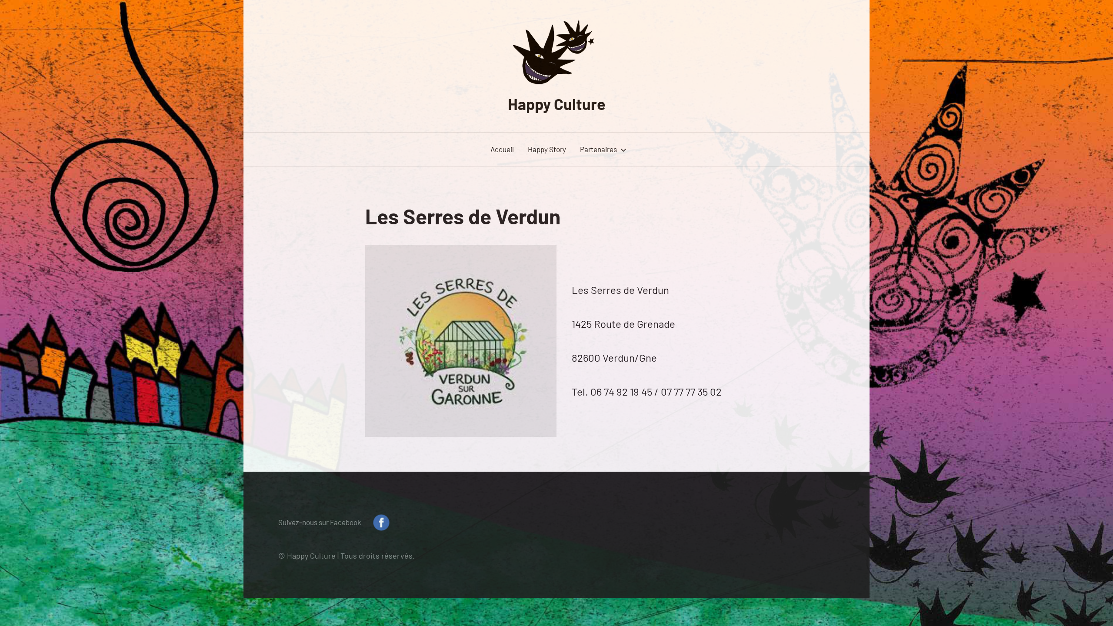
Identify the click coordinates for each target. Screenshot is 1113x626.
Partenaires (598, 149)
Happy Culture (557, 103)
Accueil (502, 149)
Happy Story (547, 149)
